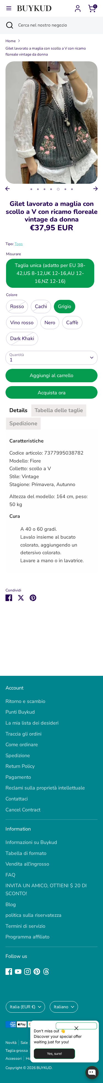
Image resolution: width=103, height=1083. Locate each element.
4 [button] (51, 189)
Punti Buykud (20, 712)
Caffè (72, 322)
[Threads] (46, 971)
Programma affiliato (27, 936)
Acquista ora (52, 392)
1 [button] (31, 189)
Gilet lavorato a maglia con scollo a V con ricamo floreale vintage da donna (45, 51)
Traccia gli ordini (23, 734)
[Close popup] (76, 1026)
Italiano (61, 1007)
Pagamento (18, 777)
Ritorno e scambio (25, 701)
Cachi (41, 306)
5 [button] (58, 189)
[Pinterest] (37, 971)
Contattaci (16, 798)
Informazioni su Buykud (31, 842)
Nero (49, 322)
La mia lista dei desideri (32, 723)
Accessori (13, 1058)
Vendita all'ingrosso (27, 864)
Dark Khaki (22, 338)
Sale (24, 1042)
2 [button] (38, 189)
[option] (51, 122)
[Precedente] (7, 189)
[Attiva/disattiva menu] (8, 8)
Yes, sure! (54, 1054)
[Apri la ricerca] (9, 25)
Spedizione (17, 755)
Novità (10, 1042)
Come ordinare (21, 744)
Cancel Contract (22, 809)
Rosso (17, 306)
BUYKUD (44, 1067)
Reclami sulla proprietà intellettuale (45, 788)
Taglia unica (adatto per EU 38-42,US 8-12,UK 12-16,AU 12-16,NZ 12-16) (50, 273)
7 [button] (72, 189)
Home (10, 41)
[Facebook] (8, 971)
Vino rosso (22, 322)
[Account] (77, 7)
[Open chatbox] (92, 1072)
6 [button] (65, 189)
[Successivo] (96, 189)
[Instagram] (27, 971)
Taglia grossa (16, 1050)
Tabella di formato (25, 853)
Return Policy (20, 766)
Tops (19, 243)
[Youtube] (18, 971)
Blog (10, 904)
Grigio (64, 306)
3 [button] (44, 189)
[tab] (18, 410)
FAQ (10, 875)
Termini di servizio (25, 926)
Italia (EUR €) (22, 1007)
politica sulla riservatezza (33, 915)
